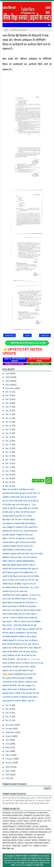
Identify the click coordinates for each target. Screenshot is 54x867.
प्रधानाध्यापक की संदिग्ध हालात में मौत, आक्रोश (18, 667)
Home (27, 335)
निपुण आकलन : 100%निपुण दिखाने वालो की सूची (19, 625)
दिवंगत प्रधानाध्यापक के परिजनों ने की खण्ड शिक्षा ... (20, 606)
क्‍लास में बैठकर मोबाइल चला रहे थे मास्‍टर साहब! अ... (20, 614)
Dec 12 (8, 463)
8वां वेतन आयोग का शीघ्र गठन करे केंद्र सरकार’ (19, 512)
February (9, 759)
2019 (7, 778)
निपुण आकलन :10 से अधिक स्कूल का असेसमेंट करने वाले (22, 629)
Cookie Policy (39, 865)
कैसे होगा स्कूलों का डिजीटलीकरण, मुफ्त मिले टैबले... (20, 633)
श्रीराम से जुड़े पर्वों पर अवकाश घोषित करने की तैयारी (20, 508)
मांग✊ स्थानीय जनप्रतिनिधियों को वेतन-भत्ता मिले (19, 674)
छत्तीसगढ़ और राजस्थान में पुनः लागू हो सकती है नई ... (20, 531)
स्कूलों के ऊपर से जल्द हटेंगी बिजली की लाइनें (17, 671)
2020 (7, 775)
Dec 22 (8, 426)
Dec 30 (8, 395)
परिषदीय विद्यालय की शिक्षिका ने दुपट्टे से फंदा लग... (20, 584)
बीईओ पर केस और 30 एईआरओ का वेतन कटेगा (18, 538)
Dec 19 (8, 437)
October (9, 729)
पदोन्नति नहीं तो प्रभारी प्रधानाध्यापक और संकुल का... (21, 569)
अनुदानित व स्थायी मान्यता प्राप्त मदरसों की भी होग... (20, 497)
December (10, 388)
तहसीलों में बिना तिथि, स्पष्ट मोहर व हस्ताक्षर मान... (19, 686)
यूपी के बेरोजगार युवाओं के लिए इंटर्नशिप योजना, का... (20, 572)
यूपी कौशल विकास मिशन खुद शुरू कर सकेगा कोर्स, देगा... (22, 493)
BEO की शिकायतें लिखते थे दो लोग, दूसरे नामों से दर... (21, 644)
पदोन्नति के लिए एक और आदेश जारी (14, 591)
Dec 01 (8, 720)
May (7, 747)
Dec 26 (8, 411)
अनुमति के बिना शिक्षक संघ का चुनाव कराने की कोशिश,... (21, 576)
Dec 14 (8, 456)
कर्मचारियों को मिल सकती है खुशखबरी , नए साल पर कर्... (22, 595)
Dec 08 (8, 478)
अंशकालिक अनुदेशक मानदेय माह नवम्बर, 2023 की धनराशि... (23, 554)
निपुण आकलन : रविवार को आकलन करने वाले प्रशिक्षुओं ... (22, 621)
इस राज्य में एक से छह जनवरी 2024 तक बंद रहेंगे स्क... (21, 501)
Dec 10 (8, 471)
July (7, 740)
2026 (7, 373)
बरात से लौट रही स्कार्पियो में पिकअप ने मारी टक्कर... (20, 599)
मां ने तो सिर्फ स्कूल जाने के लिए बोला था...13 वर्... (20, 505)
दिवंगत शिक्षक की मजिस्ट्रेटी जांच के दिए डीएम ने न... (20, 603)
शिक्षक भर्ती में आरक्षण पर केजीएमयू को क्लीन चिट (19, 689)
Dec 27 (8, 407)
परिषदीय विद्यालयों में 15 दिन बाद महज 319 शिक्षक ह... (20, 640)
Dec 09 (8, 475)
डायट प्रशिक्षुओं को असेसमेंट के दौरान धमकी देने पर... (20, 527)
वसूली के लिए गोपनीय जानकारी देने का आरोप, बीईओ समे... (22, 648)
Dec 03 (8, 713)
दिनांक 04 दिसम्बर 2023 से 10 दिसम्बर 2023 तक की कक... (23, 663)
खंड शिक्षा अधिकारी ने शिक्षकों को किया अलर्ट (17, 535)
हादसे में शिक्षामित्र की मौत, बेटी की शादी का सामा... (20, 655)
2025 (7, 377)
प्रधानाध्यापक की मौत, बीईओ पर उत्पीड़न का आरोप (19, 682)
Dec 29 (8, 399)
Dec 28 (8, 403)
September (10, 732)
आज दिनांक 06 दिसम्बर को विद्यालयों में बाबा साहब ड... (20, 697)
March (8, 755)
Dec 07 (8, 482)
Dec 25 (8, 414)
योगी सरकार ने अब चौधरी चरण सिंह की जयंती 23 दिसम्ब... (22, 610)
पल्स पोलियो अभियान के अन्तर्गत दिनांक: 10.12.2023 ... (21, 587)
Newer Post (9, 335)
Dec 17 (8, 444)
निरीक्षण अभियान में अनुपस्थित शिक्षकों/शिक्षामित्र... (19, 561)
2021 (7, 771)
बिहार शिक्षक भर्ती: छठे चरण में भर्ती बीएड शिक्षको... (19, 520)
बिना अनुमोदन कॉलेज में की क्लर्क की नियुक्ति (17, 678)
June (7, 744)
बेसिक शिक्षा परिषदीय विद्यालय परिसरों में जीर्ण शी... (19, 565)
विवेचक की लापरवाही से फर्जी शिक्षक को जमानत (18, 489)
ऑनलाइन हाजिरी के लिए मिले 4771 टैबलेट (17, 516)
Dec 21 (8, 429)
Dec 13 (8, 460)
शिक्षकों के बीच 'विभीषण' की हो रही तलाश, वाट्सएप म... (20, 652)
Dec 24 (8, 418)
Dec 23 (8, 422)
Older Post (45, 335)
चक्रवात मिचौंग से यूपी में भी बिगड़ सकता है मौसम (19, 542)
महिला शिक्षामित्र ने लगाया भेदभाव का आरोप (17, 550)
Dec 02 (8, 717)
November (10, 725)
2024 (7, 381)
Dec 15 (8, 452)
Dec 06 (8, 486)
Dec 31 (8, 392)
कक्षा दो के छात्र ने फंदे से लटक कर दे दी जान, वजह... (21, 580)
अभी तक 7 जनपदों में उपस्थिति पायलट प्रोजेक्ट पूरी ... (20, 618)
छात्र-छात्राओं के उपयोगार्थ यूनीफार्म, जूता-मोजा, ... (19, 701)
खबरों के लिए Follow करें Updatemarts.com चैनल (28, 343)
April (7, 751)
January (9, 763)
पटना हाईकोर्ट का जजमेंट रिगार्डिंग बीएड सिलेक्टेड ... (20, 523)
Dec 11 (8, 467)
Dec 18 (8, 441)
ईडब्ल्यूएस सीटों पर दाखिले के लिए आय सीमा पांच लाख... (21, 693)
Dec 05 (8, 705)
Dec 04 (8, 709)
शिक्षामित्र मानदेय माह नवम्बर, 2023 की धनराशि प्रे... (20, 557)
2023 (7, 385)
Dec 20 (8, 433)
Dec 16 (8, 448)
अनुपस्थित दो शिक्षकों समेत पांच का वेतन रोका (17, 546)
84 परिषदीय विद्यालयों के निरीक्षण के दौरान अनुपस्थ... (20, 636)
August (8, 736)
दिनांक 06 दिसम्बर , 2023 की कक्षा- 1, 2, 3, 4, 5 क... (21, 659)
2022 (7, 767)
